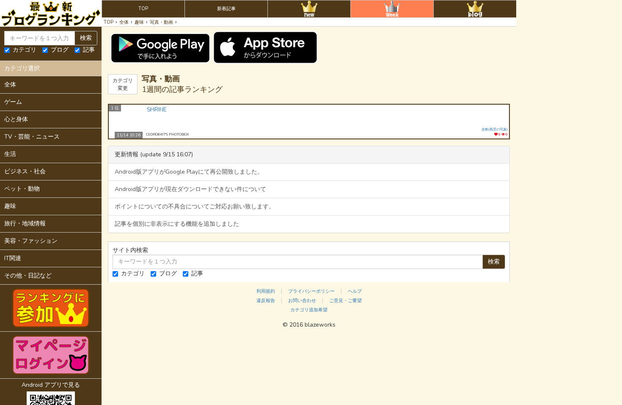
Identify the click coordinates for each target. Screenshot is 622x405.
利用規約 (265, 291)
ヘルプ (355, 291)
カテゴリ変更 (123, 84)
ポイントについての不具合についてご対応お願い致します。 (195, 206)
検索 (86, 38)
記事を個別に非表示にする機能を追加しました (177, 224)
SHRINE (156, 110)
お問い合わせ (302, 300)
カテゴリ (24, 50)
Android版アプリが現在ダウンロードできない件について (190, 189)
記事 (89, 50)
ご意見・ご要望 (345, 300)
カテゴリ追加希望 (309, 310)
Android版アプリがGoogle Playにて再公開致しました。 (189, 172)
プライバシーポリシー (311, 291)
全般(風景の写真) (495, 129)
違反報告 (265, 300)
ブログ (60, 50)
